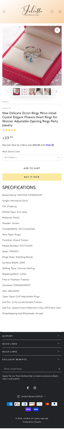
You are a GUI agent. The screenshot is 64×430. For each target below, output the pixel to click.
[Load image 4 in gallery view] (39, 91)
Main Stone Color (11, 151)
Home (5, 102)
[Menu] (4, 11)
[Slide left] (7, 91)
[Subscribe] (60, 369)
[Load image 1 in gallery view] (16, 91)
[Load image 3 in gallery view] (32, 91)
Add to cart (32, 168)
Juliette (6, 108)
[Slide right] (56, 91)
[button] (52, 11)
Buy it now (32, 177)
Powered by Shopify (32, 422)
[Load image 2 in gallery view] (24, 91)
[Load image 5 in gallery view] (47, 91)
